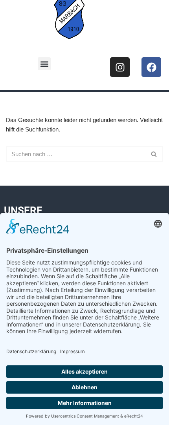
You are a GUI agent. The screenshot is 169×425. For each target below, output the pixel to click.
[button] (44, 63)
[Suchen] (154, 154)
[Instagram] (120, 67)
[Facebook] (151, 67)
